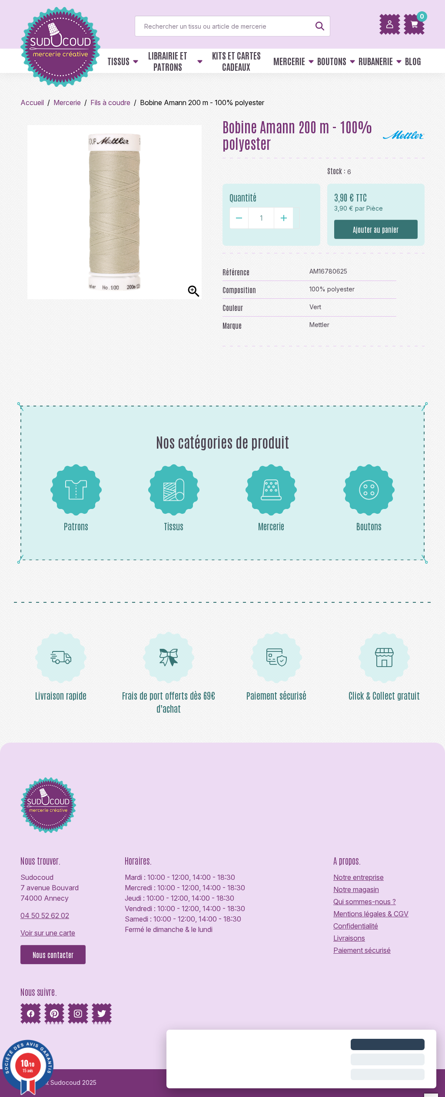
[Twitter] (102, 1013)
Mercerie (271, 526)
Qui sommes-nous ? (364, 901)
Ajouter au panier (376, 229)
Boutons (369, 526)
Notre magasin (356, 889)
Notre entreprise (358, 877)
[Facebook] (30, 1013)
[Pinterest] (54, 1013)
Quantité (242, 197)
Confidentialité (355, 926)
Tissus (173, 526)
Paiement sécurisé (362, 950)
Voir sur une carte (47, 932)
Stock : (336, 170)
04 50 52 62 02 (44, 915)
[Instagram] (78, 1013)
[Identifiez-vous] (389, 24)
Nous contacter (53, 954)
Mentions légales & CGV (370, 913)
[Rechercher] (319, 26)
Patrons (76, 526)
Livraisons (349, 938)
